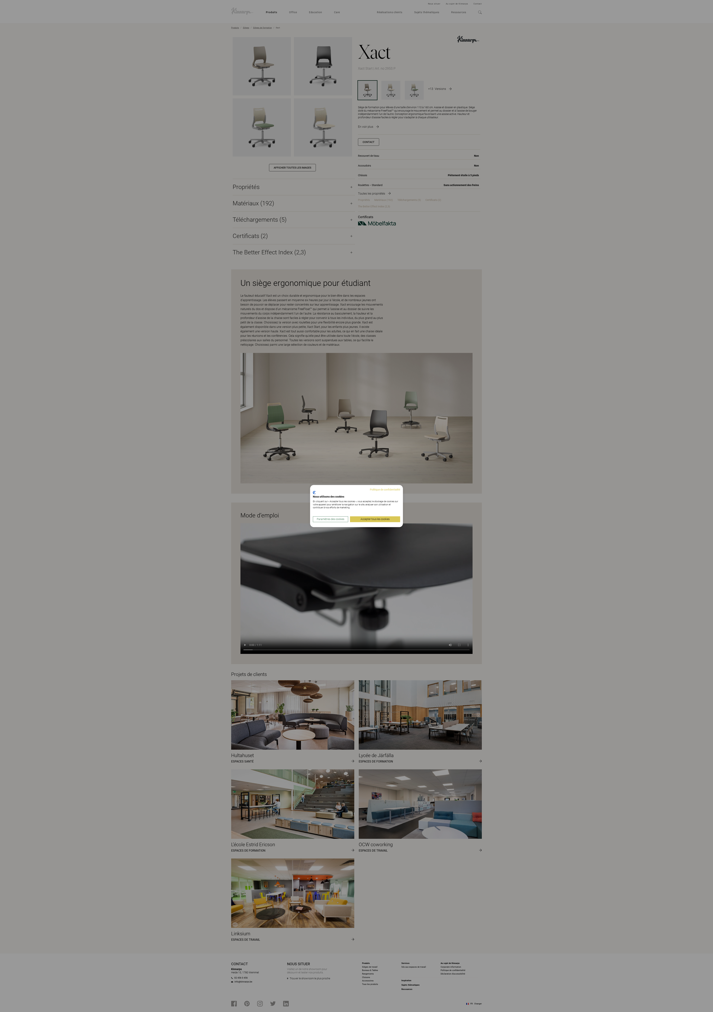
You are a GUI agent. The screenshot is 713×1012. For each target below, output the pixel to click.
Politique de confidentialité (385, 489)
